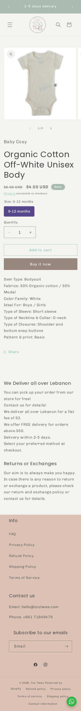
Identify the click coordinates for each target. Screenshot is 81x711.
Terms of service (29, 696)
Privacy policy (60, 689)
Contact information (43, 703)
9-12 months (19, 209)
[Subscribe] (66, 646)
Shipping (9, 193)
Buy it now (40, 264)
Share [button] (13, 352)
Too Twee (37, 682)
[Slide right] (51, 128)
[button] (9, 24)
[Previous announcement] (9, 6)
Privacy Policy (21, 545)
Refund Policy (21, 556)
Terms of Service (24, 578)
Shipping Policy (22, 567)
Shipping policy (58, 696)
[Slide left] (30, 128)
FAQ (12, 534)
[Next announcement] (72, 6)
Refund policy (35, 689)
